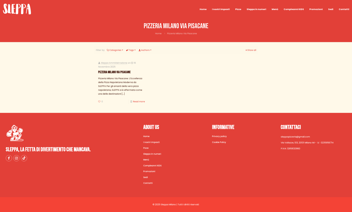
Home (158, 33)
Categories (115, 50)
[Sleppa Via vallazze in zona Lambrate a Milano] (17, 9)
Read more (139, 101)
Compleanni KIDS (152, 165)
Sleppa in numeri (152, 153)
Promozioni (149, 171)
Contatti (148, 183)
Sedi (145, 177)
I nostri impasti (151, 142)
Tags (131, 50)
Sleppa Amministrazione (114, 62)
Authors (145, 50)
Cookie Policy (219, 142)
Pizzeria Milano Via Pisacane (114, 72)
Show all (251, 50)
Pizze (145, 148)
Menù (146, 159)
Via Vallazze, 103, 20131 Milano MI (298, 142)
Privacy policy (219, 136)
